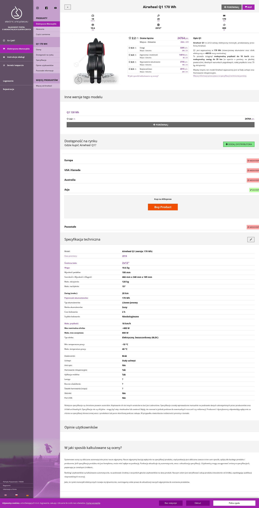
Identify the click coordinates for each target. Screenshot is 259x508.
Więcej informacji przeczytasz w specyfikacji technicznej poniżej (219, 76)
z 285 (185, 42)
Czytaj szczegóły (93, 503)
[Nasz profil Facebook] (46, 8)
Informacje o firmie (10, 489)
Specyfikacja (41, 60)
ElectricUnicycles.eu (16, 14)
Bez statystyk (171, 503)
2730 (184, 62)
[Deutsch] (27, 495)
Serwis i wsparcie (15, 65)
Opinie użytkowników (44, 65)
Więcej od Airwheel (44, 85)
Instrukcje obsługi (16, 57)
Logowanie (8, 81)
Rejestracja (8, 89)
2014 (124, 256)
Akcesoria (40, 29)
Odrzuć (198, 503)
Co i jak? (11, 40)
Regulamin (6, 485)
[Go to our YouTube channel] (55, 8)
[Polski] (16, 495)
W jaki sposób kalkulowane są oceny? (143, 76)
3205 (184, 47)
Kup (249, 7)
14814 (183, 55)
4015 (184, 69)
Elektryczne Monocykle (46, 24)
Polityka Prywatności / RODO (13, 482)
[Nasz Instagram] (37, 8)
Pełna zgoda (234, 503)
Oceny (38, 49)
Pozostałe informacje (45, 70)
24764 (183, 38)
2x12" (125, 263)
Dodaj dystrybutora (240, 144)
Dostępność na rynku (45, 55)
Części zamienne (43, 34)
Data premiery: (70, 256)
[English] (5, 495)
